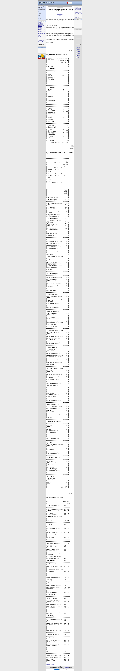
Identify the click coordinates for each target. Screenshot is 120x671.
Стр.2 (60, 663)
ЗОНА (75, 15)
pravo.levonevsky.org (66, 667)
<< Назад (58, 14)
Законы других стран (41, 14)
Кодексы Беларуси (40, 7)
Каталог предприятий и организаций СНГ (41, 26)
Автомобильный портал (41, 40)
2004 (78, 13)
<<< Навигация (61, 14)
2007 (75, 13)
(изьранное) (76, 9)
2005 (77, 13)
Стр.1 (58, 663)
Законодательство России (78, 8)
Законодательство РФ (41, 16)
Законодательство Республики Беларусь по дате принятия (41, 29)
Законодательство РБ (41, 6)
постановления (79, 9)
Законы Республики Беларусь (41, 33)
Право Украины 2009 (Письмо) (50, 664)
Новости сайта (40, 19)
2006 (76, 13)
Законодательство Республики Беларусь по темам (41, 28)
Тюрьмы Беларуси (40, 36)
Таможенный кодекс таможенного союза (40, 24)
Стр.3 (61, 663)
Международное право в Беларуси (41, 13)
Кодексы (39, 15)
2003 (80, 13)
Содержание (60, 15)
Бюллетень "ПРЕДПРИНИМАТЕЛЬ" (77, 17)
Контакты (39, 18)
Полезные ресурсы (40, 17)
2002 (81, 13)
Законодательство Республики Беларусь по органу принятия (41, 31)
